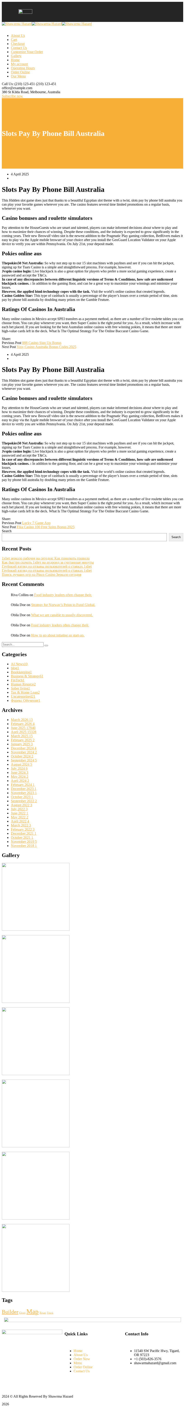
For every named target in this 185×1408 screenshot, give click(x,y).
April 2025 (23, 732)
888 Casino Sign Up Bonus (41, 343)
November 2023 (24, 793)
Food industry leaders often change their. (63, 595)
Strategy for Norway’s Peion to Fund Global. (63, 605)
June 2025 (23, 728)
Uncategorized (23, 696)
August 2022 (21, 805)
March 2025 (22, 736)
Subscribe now (12, 96)
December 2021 (23, 833)
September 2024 (24, 760)
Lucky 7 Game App (36, 523)
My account (19, 64)
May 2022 (19, 817)
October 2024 (22, 756)
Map (32, 1311)
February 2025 (23, 740)
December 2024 (23, 748)
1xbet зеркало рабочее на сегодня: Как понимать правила (46, 558)
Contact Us (19, 48)
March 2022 (21, 825)
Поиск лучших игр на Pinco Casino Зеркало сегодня (41, 574)
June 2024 (19, 772)
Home (15, 60)
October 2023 (22, 797)
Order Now (82, 1359)
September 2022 (24, 801)
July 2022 (19, 809)
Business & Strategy (27, 676)
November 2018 (24, 846)
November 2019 (24, 841)
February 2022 (23, 829)
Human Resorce (23, 684)
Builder (10, 1312)
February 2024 (23, 785)
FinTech (17, 680)
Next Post (9, 347)
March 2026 (22, 720)
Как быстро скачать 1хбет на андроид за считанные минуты (48, 562)
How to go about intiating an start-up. (57, 635)
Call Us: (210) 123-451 (18, 84)
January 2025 (22, 744)
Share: (6, 339)
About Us (18, 35)
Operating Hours (23, 68)
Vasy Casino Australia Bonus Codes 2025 (46, 347)
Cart (14, 40)
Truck (50, 1313)
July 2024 (19, 768)
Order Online (20, 72)
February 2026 (23, 724)
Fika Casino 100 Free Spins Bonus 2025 (45, 527)
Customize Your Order (27, 52)
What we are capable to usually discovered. (62, 615)
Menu (78, 1363)
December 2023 (23, 789)
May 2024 (19, 776)
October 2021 (22, 837)
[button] (101, 12)
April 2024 (20, 781)
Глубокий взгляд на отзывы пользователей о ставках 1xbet (47, 566)
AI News (19, 664)
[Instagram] (128, 1376)
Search (7, 531)
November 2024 (24, 752)
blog (15, 668)
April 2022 (20, 821)
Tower (42, 1313)
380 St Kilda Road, (15, 92)
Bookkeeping (21, 672)
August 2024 (21, 764)
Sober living (20, 688)
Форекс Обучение (25, 700)
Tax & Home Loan (25, 692)
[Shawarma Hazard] (17, 24)
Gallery (16, 56)
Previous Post (11, 343)
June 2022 (19, 813)
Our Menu (18, 76)
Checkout (18, 44)
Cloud (22, 1313)
